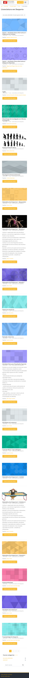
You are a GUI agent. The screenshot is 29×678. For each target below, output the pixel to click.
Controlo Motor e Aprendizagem (11, 449)
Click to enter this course (10, 40)
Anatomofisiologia (7, 582)
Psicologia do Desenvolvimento (11, 175)
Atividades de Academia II (9, 609)
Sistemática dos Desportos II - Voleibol (13, 477)
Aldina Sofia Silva (10, 150)
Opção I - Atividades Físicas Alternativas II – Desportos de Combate (14, 33)
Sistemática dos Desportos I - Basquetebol (14, 202)
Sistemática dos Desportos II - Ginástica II (14, 502)
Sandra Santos (10, 340)
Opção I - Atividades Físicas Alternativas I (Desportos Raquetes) (13, 62)
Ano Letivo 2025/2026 (6, 6)
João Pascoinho (10, 313)
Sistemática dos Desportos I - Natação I (13, 282)
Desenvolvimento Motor (9, 147)
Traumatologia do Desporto (10, 637)
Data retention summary (6, 674)
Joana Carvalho (10, 258)
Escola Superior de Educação (13, 6)
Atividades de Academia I (9, 422)
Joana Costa (9, 285)
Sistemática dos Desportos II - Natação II (13, 555)
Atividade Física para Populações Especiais (14, 364)
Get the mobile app (5, 676)
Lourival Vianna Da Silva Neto (13, 585)
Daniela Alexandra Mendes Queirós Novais (16, 95)
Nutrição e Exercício (8, 337)
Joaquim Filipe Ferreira (12, 37)
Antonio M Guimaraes (11, 123)
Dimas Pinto (9, 205)
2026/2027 (5, 660)
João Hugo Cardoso (11, 398)
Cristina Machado (11, 178)
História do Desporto (8, 309)
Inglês (4, 92)
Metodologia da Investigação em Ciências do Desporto (14, 119)
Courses (2, 6)
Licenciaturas (19, 6)
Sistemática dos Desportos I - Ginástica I (13, 229)
